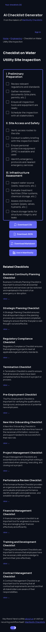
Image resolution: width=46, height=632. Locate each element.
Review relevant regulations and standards (25, 85)
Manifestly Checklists (32, 20)
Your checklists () (13, 5)
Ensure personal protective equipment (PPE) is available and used (23, 150)
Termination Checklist (17, 367)
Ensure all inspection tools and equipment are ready (24, 104)
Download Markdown (24, 243)
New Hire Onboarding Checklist (22, 422)
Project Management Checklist (22, 452)
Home (6, 38)
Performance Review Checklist (22, 480)
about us (29, 618)
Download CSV (25, 224)
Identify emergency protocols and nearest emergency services (23, 162)
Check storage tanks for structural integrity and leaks (24, 214)
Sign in (38, 32)
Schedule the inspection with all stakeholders (24, 114)
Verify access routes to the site (23, 132)
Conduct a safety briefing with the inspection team (25, 139)
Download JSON (25, 234)
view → (6, 298)
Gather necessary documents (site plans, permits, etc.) (23, 94)
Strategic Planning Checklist (21, 308)
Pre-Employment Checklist (20, 394)
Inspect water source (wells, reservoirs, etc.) (23, 184)
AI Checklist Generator (23, 15)
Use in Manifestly (24, 252)
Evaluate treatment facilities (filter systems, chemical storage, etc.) (24, 193)
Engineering (16, 38)
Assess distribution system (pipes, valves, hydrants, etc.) (23, 203)
